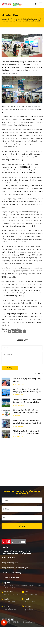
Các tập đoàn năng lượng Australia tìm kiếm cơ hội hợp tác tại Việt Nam (27, 402)
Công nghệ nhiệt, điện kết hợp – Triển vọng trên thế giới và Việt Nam (26, 412)
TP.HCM (10, 207)
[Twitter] (9, 619)
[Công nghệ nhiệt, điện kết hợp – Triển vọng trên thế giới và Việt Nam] (6, 413)
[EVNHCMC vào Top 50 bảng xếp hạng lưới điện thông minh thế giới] (6, 423)
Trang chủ (5, 19)
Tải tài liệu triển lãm (10, 578)
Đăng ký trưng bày (10, 563)
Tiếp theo (37, 373)
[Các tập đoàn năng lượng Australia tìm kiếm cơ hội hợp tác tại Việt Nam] (6, 403)
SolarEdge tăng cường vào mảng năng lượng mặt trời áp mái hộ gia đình (27, 391)
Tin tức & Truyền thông (11, 573)
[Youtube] (12, 619)
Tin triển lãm (15, 19)
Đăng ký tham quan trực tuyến (15, 568)
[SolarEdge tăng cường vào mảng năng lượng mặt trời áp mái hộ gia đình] (6, 392)
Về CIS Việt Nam (9, 558)
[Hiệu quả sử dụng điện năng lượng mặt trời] (6, 382)
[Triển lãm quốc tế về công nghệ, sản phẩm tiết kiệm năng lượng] (6, 434)
